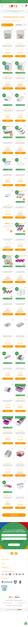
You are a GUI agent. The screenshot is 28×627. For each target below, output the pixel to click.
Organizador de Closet (16, 20)
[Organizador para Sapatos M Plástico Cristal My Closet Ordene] (7, 195)
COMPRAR (8, 56)
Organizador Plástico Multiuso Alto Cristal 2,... (20, 498)
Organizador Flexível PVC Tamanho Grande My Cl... (8, 46)
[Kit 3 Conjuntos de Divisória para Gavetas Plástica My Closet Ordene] (7, 228)
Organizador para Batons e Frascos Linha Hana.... (7, 401)
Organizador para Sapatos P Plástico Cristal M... (20, 111)
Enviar (14, 544)
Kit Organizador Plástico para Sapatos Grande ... (20, 304)
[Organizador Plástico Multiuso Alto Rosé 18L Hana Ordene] (20, 453)
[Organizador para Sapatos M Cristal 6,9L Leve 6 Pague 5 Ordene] (7, 66)
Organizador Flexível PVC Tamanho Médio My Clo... (20, 46)
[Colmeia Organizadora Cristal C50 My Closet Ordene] (7, 357)
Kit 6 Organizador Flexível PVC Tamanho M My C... (8, 143)
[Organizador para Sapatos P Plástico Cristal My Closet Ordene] (20, 99)
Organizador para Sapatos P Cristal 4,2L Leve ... (20, 78)
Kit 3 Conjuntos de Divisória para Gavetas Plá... (7, 240)
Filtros (4, 24)
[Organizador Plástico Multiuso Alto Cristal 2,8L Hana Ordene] (20, 486)
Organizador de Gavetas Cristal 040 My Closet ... (7, 336)
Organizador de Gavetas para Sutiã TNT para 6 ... (7, 465)
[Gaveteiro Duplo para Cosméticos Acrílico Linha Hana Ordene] (20, 357)
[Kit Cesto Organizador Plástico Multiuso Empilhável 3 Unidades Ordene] (20, 131)
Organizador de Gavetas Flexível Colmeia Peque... (20, 433)
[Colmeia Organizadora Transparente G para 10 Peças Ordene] (20, 389)
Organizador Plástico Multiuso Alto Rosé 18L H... (20, 465)
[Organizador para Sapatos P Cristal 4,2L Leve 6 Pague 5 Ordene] (20, 66)
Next (26, 1)
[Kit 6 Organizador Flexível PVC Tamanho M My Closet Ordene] (7, 131)
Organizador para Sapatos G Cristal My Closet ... (7, 111)
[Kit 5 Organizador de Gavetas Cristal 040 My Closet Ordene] (20, 195)
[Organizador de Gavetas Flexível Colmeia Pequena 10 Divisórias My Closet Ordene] (20, 421)
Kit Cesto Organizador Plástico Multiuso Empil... (20, 143)
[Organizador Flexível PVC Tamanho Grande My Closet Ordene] (7, 34)
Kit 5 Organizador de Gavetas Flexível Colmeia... (20, 240)
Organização (7, 20)
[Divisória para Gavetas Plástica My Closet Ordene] (20, 163)
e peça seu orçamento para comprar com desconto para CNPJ (14, 11)
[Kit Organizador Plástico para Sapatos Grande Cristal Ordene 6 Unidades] (20, 292)
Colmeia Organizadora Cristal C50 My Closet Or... (8, 369)
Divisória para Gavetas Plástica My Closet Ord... (20, 175)
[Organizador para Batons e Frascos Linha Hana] (7, 389)
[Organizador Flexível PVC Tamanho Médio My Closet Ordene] (20, 34)
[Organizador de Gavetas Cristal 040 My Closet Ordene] (7, 324)
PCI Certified (15, 582)
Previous (1, 1)
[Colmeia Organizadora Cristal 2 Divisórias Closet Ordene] (20, 324)
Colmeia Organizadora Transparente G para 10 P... (20, 401)
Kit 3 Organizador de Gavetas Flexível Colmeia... (20, 272)
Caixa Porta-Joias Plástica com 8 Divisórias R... (8, 498)
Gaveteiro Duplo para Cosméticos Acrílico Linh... (20, 369)
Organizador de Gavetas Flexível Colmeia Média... (7, 433)
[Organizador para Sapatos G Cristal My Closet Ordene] (7, 99)
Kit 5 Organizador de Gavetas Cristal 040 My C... (20, 207)
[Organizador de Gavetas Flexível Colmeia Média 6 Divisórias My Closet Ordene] (7, 421)
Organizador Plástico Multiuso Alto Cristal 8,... (7, 175)
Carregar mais (14, 515)
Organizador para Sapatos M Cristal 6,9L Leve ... (7, 78)
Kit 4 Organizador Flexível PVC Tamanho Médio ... (8, 272)
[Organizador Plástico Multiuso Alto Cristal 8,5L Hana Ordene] (7, 163)
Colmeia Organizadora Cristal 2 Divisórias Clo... (20, 336)
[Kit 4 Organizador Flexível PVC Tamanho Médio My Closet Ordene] (7, 260)
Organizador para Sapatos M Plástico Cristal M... (7, 207)
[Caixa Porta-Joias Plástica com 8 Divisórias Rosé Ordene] (7, 486)
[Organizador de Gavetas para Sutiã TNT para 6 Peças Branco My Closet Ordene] (7, 453)
